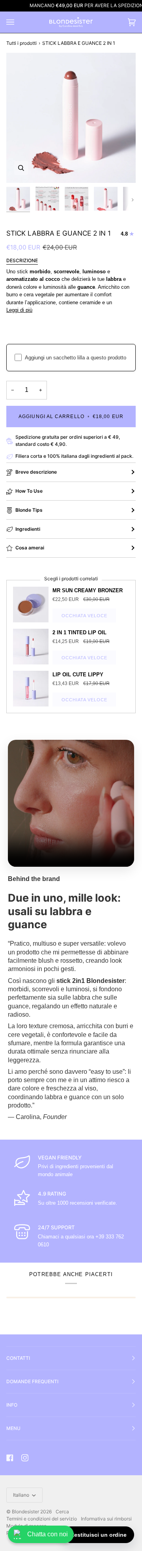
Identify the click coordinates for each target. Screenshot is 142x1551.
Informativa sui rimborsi (106, 1519)
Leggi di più (19, 310)
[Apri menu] (18, 22)
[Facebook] (9, 1457)
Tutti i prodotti (21, 43)
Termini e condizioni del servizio (41, 1519)
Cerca (62, 1512)
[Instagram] (24, 1457)
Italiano (21, 1495)
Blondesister (25, 1512)
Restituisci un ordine (98, 1535)
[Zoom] (21, 168)
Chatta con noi (47, 1534)
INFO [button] (11, 1405)
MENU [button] (13, 1428)
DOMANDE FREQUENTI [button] (32, 1381)
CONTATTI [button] (18, 1358)
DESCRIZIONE (22, 260)
